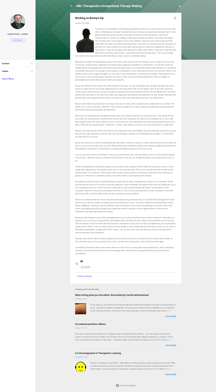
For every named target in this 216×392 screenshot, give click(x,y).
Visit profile (18, 40)
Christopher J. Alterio (17, 34)
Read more (171, 316)
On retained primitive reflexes (90, 324)
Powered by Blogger (127, 385)
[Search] (179, 7)
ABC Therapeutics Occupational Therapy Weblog (109, 6)
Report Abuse (8, 79)
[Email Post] (81, 262)
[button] (174, 18)
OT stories (85, 267)
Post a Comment (85, 276)
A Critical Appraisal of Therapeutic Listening (98, 353)
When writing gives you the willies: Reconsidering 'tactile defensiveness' (112, 295)
